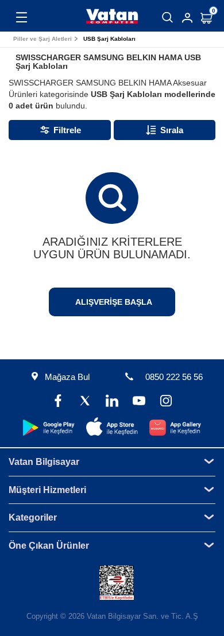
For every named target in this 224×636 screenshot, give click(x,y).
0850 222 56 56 (174, 377)
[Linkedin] (111, 402)
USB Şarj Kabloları (109, 39)
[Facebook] (57, 402)
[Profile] (187, 17)
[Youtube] (139, 402)
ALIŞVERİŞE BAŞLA (113, 302)
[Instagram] (166, 402)
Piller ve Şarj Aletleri (42, 39)
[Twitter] (84, 402)
